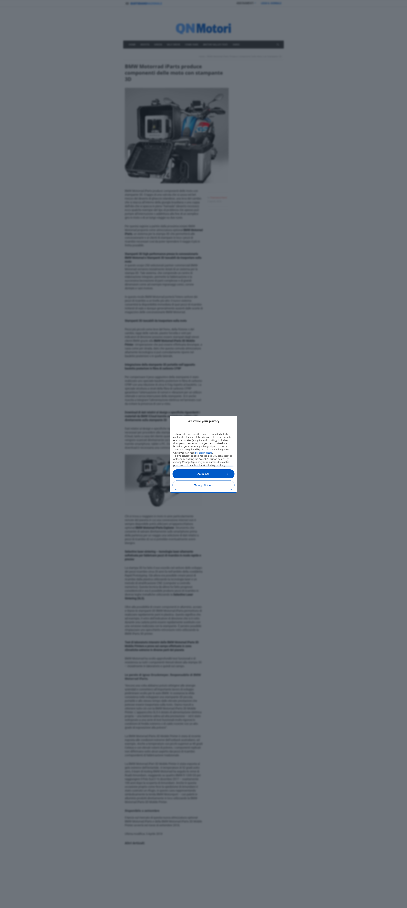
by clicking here (203, 452)
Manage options (203, 485)
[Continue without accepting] (203, 426)
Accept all (203, 473)
